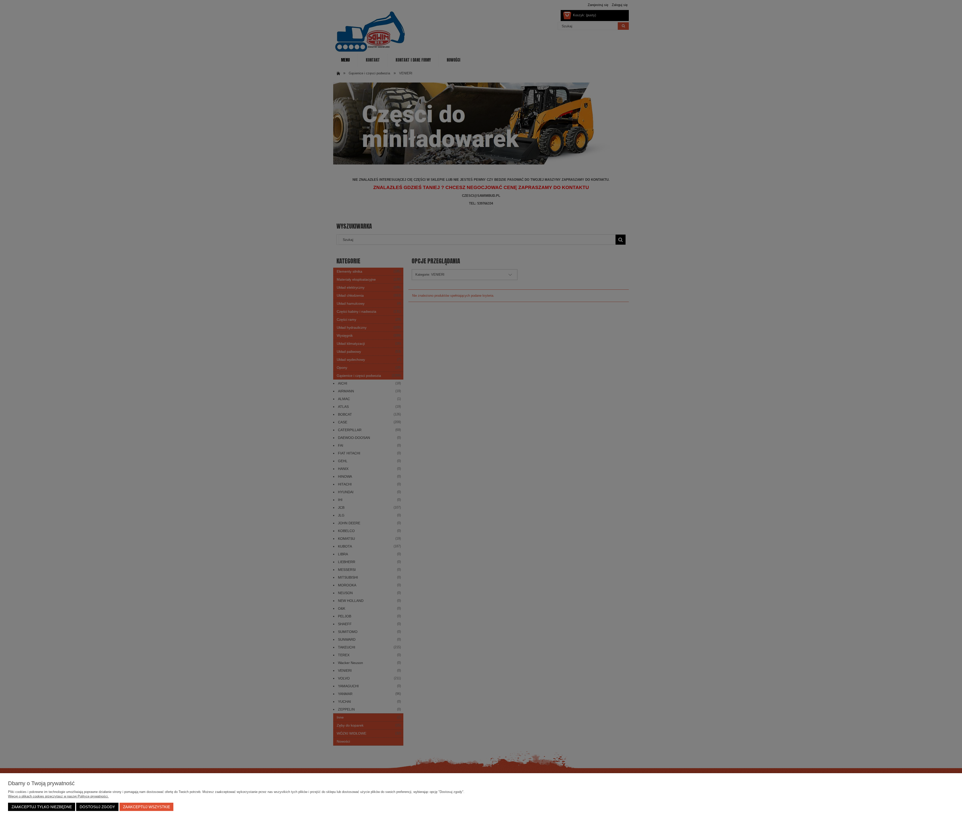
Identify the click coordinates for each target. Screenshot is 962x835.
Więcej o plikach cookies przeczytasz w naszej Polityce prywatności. (58, 796)
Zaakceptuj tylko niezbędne (42, 807)
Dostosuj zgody (97, 807)
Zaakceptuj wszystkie (146, 807)
